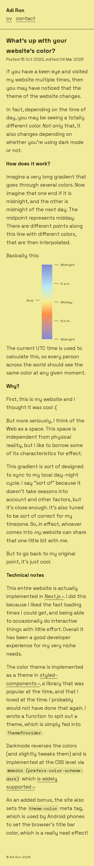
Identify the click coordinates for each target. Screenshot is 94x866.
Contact (25, 18)
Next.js (53, 596)
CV (9, 18)
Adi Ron (15, 10)
